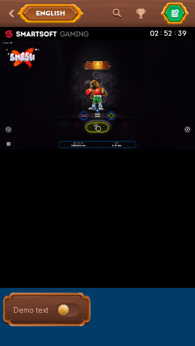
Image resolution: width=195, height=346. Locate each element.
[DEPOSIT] (175, 13)
